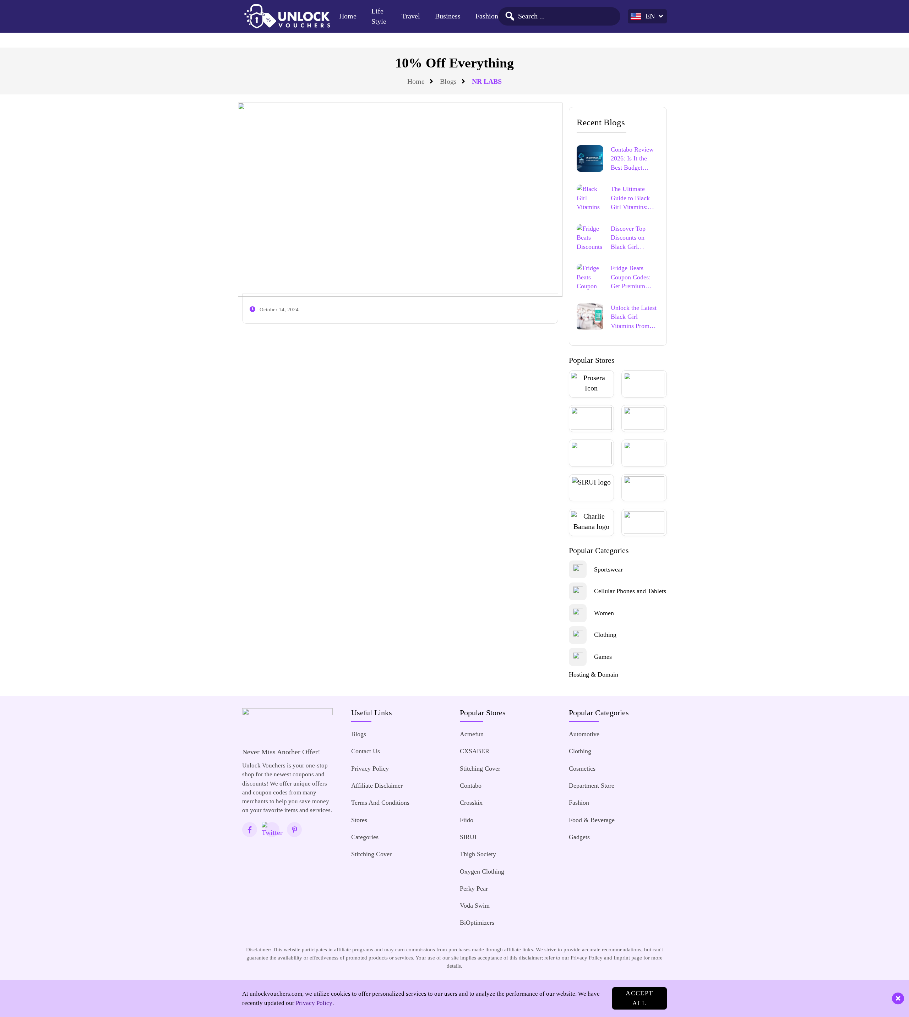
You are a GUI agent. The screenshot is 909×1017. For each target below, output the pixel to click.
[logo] (287, 16)
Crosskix (471, 802)
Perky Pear (474, 888)
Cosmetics (582, 768)
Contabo (470, 785)
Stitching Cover (371, 854)
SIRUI (468, 837)
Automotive (584, 734)
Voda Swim (475, 905)
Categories (365, 837)
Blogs (448, 81)
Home (347, 16)
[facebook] (249, 829)
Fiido (466, 820)
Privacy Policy (370, 768)
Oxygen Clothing (482, 871)
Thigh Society (478, 854)
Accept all (639, 998)
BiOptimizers (477, 922)
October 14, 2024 (279, 309)
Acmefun (472, 734)
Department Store (591, 785)
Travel (411, 16)
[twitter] (272, 829)
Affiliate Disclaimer (377, 785)
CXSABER (474, 751)
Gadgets (579, 837)
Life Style (378, 16)
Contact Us (365, 751)
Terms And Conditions (380, 802)
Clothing (580, 751)
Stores (359, 820)
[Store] (591, 384)
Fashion (486, 16)
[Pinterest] (294, 829)
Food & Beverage (592, 820)
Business (448, 16)
